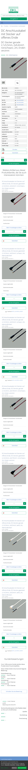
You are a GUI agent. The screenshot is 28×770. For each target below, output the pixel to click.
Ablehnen (14, 767)
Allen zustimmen (22, 767)
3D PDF (21, 311)
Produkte (6, 26)
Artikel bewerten (13, 55)
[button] (14, 227)
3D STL (13, 311)
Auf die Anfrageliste (14, 163)
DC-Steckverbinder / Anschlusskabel (17, 26)
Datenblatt (15, 153)
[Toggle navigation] (2, 22)
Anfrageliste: (14, 19)
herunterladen (20, 100)
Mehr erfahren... (5, 767)
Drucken (15, 149)
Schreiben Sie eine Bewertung (14, 691)
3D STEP (17, 311)
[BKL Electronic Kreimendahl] (13, 10)
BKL (2, 26)
